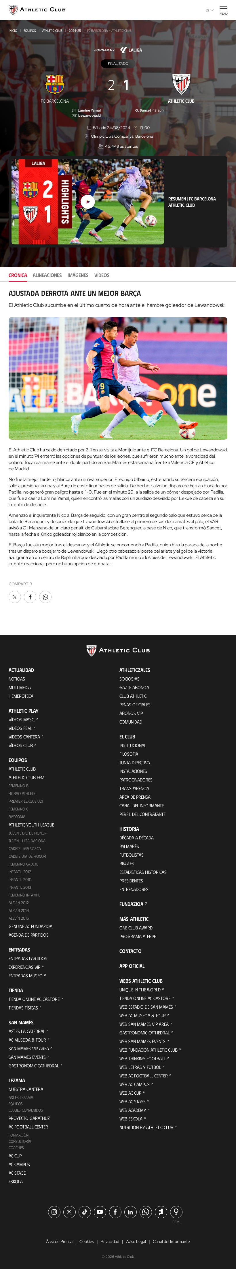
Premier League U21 (26, 801)
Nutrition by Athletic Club (146, 1127)
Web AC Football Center (143, 1075)
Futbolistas (131, 854)
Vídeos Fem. (20, 728)
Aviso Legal (136, 1241)
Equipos (30, 30)
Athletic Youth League (31, 824)
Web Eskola (130, 1118)
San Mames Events (27, 1057)
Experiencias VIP (24, 967)
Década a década (136, 837)
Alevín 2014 (19, 910)
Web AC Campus (134, 1084)
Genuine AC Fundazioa (30, 926)
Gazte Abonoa (134, 687)
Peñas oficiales (135, 704)
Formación (18, 1134)
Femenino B (18, 785)
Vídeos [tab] (102, 275)
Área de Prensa (135, 797)
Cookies (86, 1241)
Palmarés (129, 846)
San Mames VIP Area (29, 1048)
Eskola (16, 1181)
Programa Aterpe (137, 936)
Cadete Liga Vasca (25, 848)
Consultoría (20, 1141)
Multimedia (20, 687)
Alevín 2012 (19, 902)
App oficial (131, 966)
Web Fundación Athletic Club (148, 1049)
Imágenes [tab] (78, 275)
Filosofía (128, 754)
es (207, 10)
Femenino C (18, 808)
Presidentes (131, 880)
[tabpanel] (118, 447)
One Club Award (136, 927)
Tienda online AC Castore (34, 999)
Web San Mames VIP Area (144, 1024)
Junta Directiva (134, 762)
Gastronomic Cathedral (34, 1065)
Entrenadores (134, 889)
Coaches (16, 1147)
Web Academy (132, 1110)
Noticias (17, 678)
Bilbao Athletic (22, 793)
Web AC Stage (132, 1101)
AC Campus (19, 1164)
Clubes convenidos (26, 1110)
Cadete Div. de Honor (27, 856)
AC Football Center (28, 1126)
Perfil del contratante (142, 814)
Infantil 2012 (20, 871)
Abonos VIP (131, 713)
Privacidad (110, 1241)
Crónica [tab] (18, 275)
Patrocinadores (136, 779)
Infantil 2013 (20, 887)
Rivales (126, 863)
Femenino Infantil (24, 894)
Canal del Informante (141, 805)
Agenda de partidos (29, 934)
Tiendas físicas (23, 1007)
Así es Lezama (21, 1097)
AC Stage (17, 1173)
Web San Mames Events (142, 1041)
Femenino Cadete (23, 863)
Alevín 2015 (19, 918)
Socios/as (129, 678)
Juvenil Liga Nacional (28, 840)
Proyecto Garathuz (29, 1118)
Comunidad (130, 721)
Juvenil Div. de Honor (28, 833)
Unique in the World (140, 989)
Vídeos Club (21, 745)
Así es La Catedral (27, 1031)
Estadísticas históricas (143, 872)
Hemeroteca (21, 696)
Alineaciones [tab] (47, 275)
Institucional (132, 745)
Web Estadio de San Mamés (146, 1006)
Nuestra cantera (26, 1089)
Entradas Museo (26, 975)
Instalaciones (133, 771)
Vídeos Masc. (22, 719)
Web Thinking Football (142, 1058)
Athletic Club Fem (26, 777)
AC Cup (15, 1155)
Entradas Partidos (28, 958)
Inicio (13, 30)
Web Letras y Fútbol (140, 1067)
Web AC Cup (130, 1092)
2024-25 (75, 30)
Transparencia (134, 788)
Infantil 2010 (20, 879)
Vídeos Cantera (24, 736)
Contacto (130, 951)
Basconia (17, 816)
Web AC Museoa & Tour (142, 1015)
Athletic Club (52, 30)
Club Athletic (132, 696)
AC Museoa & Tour (27, 1039)
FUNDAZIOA (131, 904)
